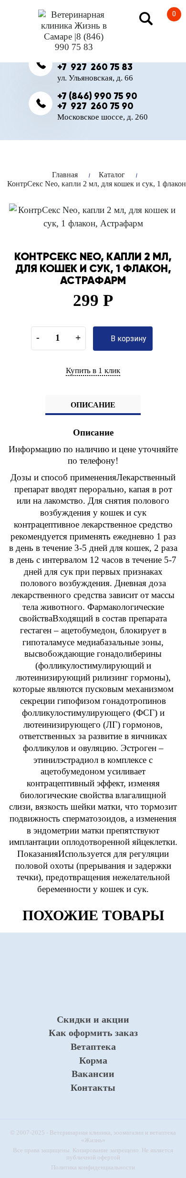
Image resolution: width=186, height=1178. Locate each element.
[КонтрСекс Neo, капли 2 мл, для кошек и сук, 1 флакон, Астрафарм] (93, 216)
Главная (65, 175)
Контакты (93, 1087)
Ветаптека (93, 1046)
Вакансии (93, 1073)
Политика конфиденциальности (93, 1167)
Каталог (112, 175)
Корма (93, 1060)
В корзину (127, 338)
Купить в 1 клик (93, 370)
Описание (93, 405)
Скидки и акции (93, 1019)
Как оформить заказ (93, 1032)
